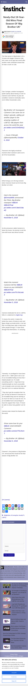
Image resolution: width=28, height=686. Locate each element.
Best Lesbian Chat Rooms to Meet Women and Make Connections (18, 628)
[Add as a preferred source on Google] (8, 36)
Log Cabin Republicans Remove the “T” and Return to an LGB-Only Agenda (19, 605)
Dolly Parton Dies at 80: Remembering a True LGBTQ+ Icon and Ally (18, 599)
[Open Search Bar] (26, 1)
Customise (14, 676)
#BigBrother (7, 515)
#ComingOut (14, 515)
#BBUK (15, 203)
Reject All (14, 681)
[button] (14, 169)
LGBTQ (4, 517)
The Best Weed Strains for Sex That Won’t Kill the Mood (18, 640)
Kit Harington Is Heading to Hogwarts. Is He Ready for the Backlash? (19, 592)
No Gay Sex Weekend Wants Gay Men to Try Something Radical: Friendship (20, 585)
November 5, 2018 (11, 218)
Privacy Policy (14, 654)
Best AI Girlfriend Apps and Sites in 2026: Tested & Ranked (18, 621)
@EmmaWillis (9, 198)
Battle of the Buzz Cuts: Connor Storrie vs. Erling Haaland (18, 612)
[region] (14, 670)
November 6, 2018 (11, 441)
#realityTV (21, 515)
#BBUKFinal (8, 205)
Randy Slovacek (16, 31)
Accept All (14, 672)
